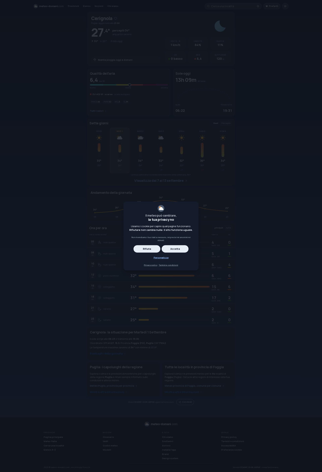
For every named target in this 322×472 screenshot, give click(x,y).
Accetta (175, 248)
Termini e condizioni (168, 265)
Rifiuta (147, 248)
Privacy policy (150, 265)
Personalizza (161, 257)
